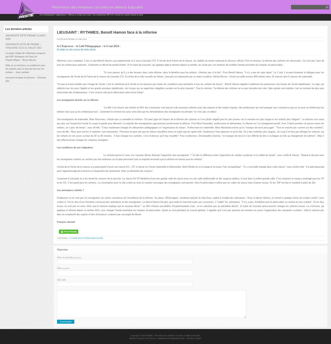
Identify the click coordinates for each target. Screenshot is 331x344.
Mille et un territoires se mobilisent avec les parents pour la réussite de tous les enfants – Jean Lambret (25, 69)
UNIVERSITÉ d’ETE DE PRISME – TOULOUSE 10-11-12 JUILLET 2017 (24, 46)
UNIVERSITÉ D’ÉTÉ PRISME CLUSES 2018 (26, 37)
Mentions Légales (194, 338)
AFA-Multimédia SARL (176, 338)
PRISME (149, 336)
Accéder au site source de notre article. (76, 49)
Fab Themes (150, 338)
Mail (63, 268)
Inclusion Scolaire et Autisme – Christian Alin (26, 79)
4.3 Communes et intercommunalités (85, 238)
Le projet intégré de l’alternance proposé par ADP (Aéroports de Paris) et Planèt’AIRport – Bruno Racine (25, 56)
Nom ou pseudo (69, 257)
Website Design (135, 338)
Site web (61, 280)
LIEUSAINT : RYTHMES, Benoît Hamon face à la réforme (107, 32)
